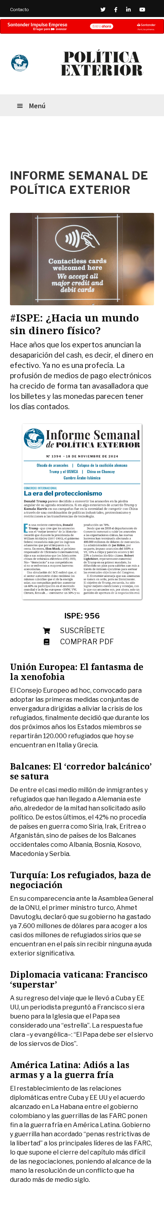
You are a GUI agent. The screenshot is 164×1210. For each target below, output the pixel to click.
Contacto (19, 9)
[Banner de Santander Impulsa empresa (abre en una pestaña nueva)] (82, 26)
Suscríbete (82, 630)
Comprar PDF (87, 642)
